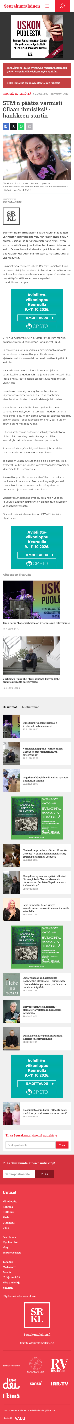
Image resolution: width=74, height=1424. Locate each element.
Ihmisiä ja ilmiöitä (17, 93)
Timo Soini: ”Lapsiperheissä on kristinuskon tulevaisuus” (37, 623)
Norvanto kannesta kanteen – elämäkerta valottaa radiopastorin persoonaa (42, 1009)
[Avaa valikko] (47, 6)
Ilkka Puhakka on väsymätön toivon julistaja (33, 82)
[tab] (11, 707)
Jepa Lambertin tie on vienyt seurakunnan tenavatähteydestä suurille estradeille (46, 908)
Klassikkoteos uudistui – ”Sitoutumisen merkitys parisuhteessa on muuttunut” (45, 1111)
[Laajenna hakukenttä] (62, 6)
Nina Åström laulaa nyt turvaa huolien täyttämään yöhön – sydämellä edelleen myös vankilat (37, 69)
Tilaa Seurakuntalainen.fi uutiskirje (31, 1135)
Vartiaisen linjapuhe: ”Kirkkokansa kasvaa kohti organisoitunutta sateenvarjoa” (31, 680)
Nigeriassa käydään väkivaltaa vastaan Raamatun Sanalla (45, 779)
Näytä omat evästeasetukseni (19, 1296)
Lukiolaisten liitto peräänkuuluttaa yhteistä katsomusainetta (42, 1037)
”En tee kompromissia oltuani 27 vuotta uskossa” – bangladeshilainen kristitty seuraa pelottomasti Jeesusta (45, 853)
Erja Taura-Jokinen (12, 202)
